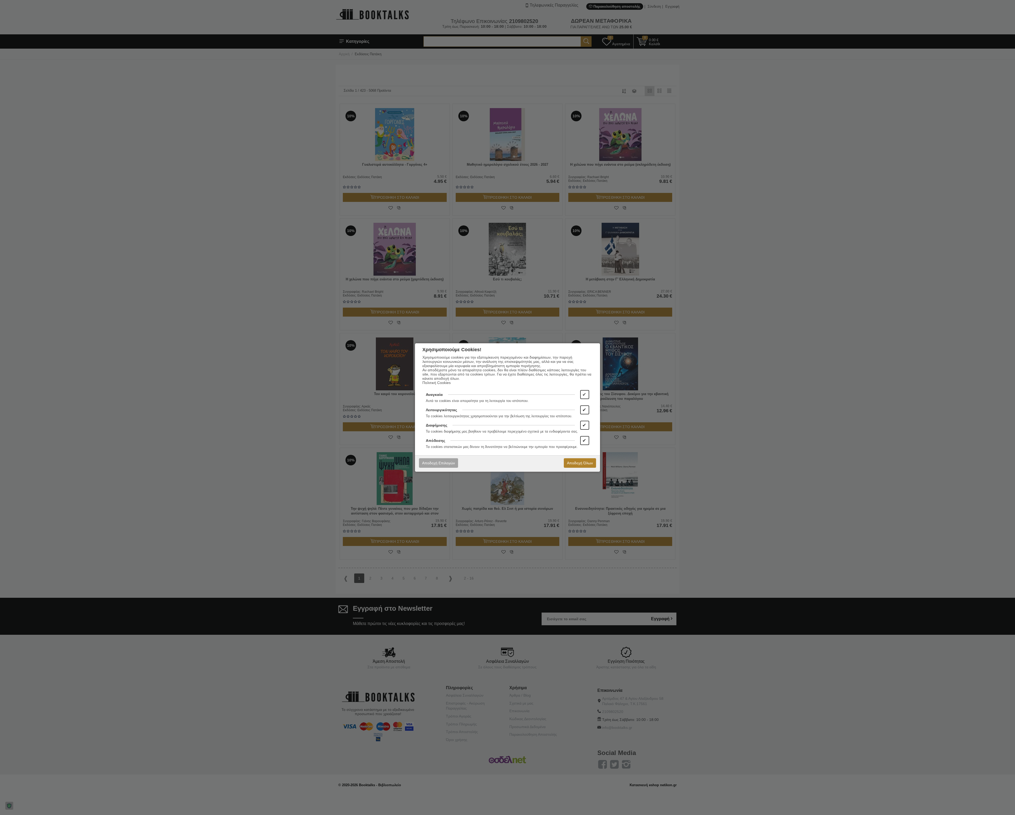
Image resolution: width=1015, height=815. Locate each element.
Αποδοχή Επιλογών (438, 463)
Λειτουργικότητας (441, 410)
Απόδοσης (435, 440)
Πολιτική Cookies (436, 383)
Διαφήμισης (436, 425)
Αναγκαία (434, 394)
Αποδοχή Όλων (580, 463)
